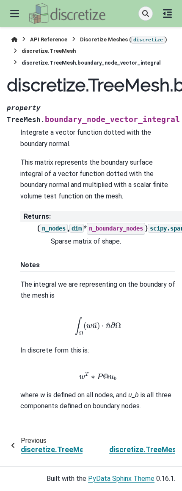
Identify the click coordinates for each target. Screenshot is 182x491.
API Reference (48, 39)
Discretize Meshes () (123, 39)
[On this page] (167, 13)
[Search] (145, 13)
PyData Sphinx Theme (121, 479)
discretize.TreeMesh (49, 51)
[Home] (14, 39)
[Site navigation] (14, 13)
